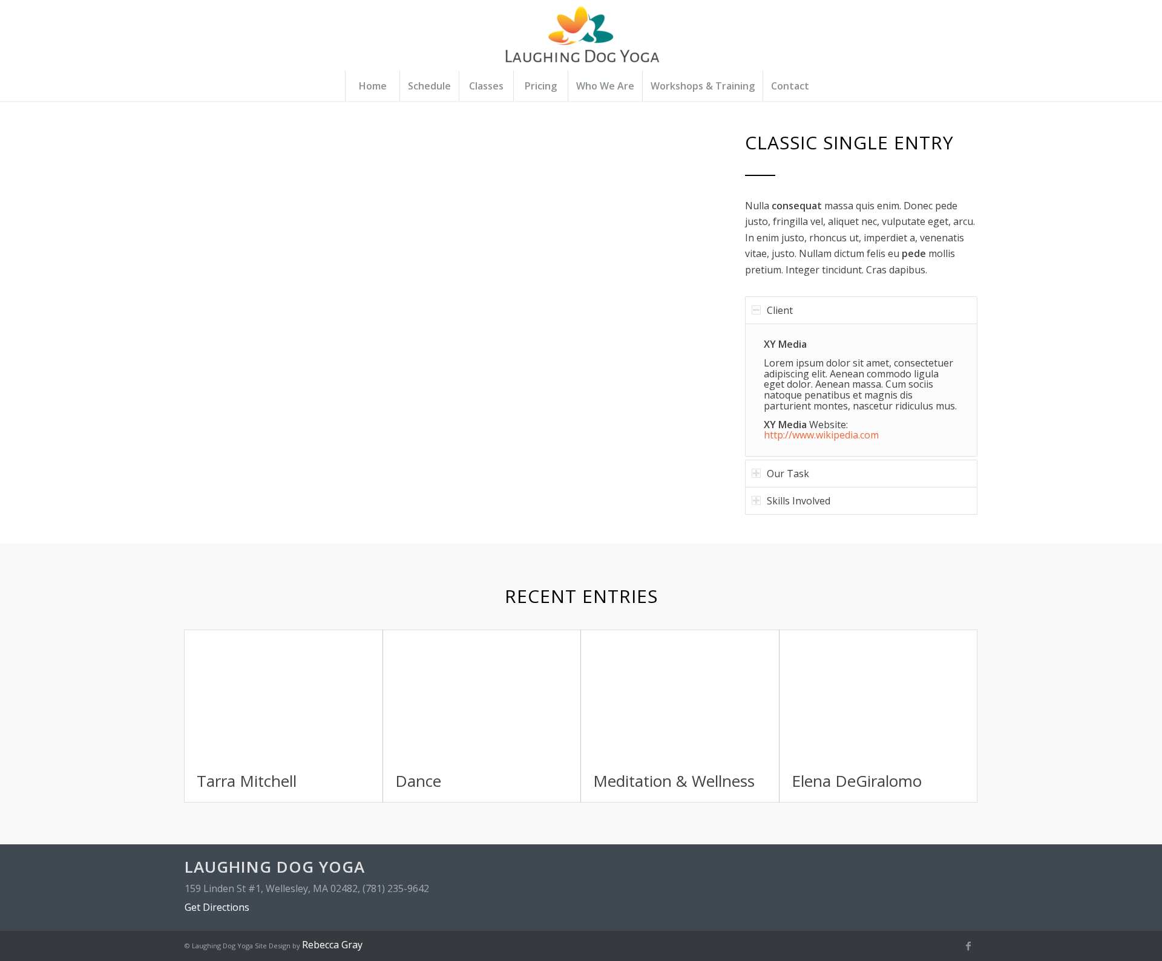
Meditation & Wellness (674, 781)
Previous (212, 315)
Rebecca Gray (332, 944)
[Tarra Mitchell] (283, 695)
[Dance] (482, 695)
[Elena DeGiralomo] (878, 695)
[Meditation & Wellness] (680, 695)
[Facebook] (968, 946)
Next (670, 315)
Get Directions (217, 907)
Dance (418, 781)
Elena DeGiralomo (857, 781)
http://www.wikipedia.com (821, 434)
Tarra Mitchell (247, 781)
